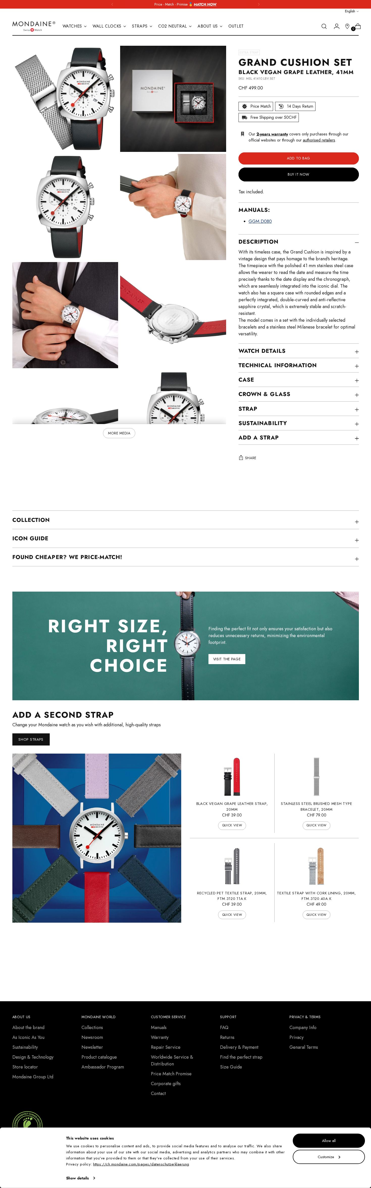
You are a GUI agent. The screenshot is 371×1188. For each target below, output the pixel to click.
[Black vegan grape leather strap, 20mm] (232, 777)
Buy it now (298, 174)
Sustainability (25, 1047)
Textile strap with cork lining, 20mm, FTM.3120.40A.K (316, 895)
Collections (92, 1027)
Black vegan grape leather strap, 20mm (232, 806)
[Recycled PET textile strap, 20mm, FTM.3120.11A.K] (232, 866)
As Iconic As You (28, 1037)
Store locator (25, 1067)
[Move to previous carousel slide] (343, 958)
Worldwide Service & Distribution (172, 1060)
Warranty (160, 1037)
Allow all (329, 1141)
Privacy (296, 1037)
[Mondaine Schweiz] (33, 26)
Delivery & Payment (239, 1047)
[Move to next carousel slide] (354, 958)
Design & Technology (33, 1057)
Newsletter (92, 1047)
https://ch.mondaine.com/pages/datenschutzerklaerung (141, 1164)
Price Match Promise (171, 1073)
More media (119, 433)
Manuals (159, 1027)
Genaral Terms (303, 1047)
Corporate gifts (166, 1083)
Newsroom (92, 1037)
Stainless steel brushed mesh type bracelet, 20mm (316, 806)
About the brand (28, 1027)
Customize (326, 1156)
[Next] (258, 4)
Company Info (302, 1027)
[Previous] (112, 4)
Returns (227, 1037)
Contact (158, 1093)
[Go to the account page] (335, 26)
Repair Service (165, 1047)
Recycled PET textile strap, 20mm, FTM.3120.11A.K (232, 895)
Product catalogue (99, 1057)
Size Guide (231, 1067)
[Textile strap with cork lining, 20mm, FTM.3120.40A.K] (316, 866)
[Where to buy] (345, 26)
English (350, 11)
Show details (77, 1178)
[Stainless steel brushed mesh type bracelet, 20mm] (316, 777)
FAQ (224, 1027)
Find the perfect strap (241, 1057)
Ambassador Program (103, 1067)
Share (251, 457)
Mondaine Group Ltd (32, 1077)
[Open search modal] (324, 26)
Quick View (232, 825)
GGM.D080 (260, 221)
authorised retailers (319, 140)
